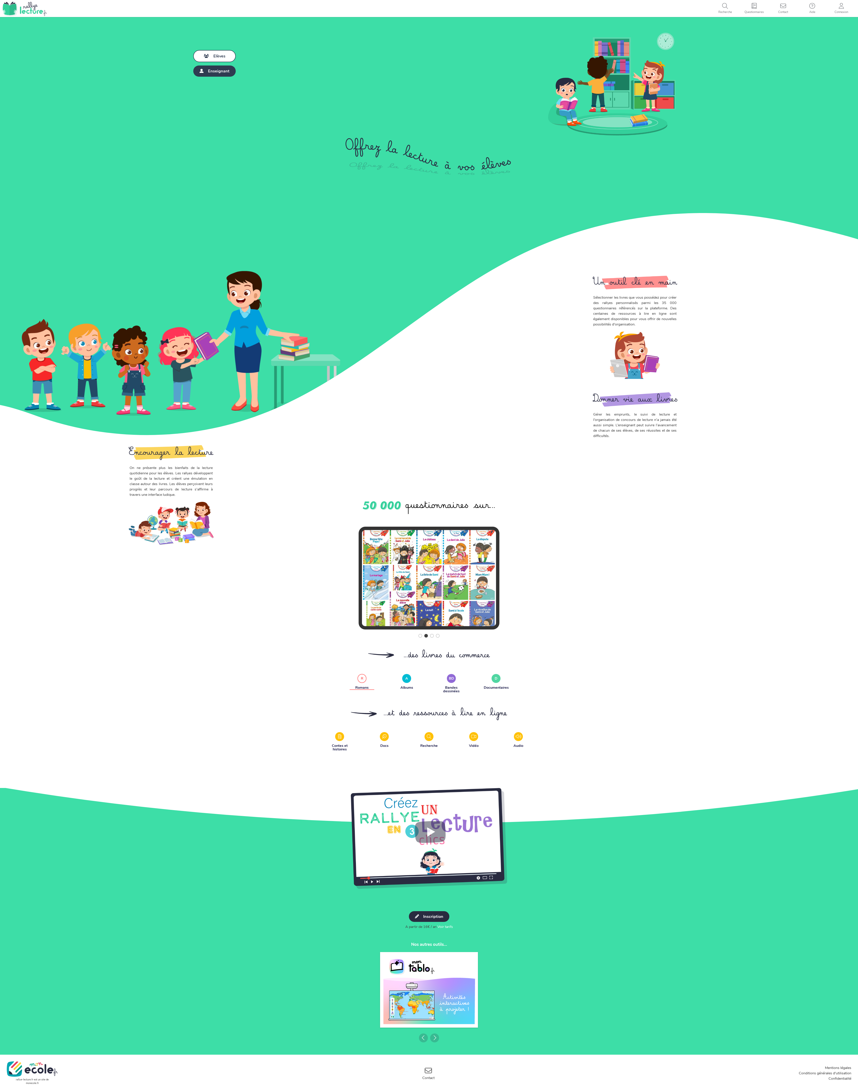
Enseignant (218, 71)
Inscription (432, 916)
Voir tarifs (445, 926)
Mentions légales (838, 1067)
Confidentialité (840, 1078)
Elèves (219, 56)
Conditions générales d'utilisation (825, 1073)
